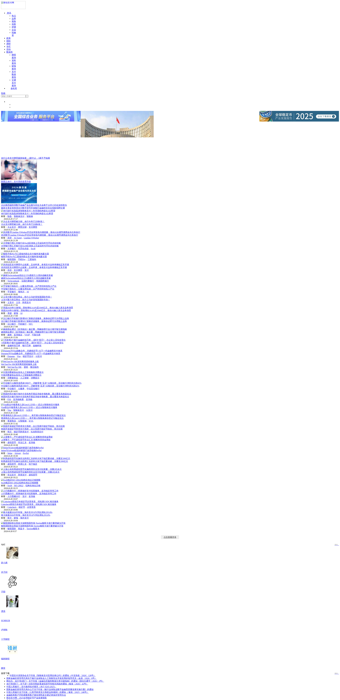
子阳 (3, 602)
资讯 (8, 13)
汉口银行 (11, 324)
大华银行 (11, 248)
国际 (8, 41)
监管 (12, 208)
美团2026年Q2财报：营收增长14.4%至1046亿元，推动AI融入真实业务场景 (36, 310)
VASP (27, 335)
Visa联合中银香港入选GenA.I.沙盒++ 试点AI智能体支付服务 (29, 407)
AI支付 (38, 356)
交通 (63, 208)
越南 (9, 335)
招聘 (58, 208)
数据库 (9, 52)
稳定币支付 (28, 356)
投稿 (3, 93)
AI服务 (21, 389)
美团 (9, 313)
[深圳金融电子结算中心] (41, 121)
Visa (19, 356)
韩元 (9, 432)
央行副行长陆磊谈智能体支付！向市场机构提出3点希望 (27, 213)
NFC (31, 324)
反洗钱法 (18, 335)
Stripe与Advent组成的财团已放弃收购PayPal (21, 450)
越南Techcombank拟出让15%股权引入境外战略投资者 (26, 278)
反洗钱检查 (18, 399)
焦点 (14, 16)
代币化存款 (23, 248)
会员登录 (16, 104)
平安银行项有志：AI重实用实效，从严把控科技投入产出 (27, 289)
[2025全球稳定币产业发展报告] (299, 121)
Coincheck (11, 507)
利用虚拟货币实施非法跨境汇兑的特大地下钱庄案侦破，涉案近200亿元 (34, 461)
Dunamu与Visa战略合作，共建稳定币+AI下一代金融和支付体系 (30, 353)
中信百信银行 (33, 389)
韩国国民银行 (42, 281)
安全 (50, 208)
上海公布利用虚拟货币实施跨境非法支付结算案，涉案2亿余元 (30, 472)
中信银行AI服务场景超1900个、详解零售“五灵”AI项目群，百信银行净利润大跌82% (40, 386)
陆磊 (9, 216)
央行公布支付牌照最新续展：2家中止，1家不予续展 (25, 158)
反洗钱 (29, 399)
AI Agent (18, 238)
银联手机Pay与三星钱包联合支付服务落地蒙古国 (24, 256)
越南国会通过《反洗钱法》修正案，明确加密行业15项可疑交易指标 (33, 332)
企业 (14, 30)
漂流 (3, 621)
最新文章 (5, 208)
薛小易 (4, 563)
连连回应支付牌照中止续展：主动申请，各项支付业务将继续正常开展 (34, 267)
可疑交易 (36, 335)
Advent (17, 453)
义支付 (10, 302)
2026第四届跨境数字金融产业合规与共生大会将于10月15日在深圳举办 (34, 205)
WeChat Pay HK (14, 367)
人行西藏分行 (13, 496)
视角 (14, 21)
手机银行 (22, 324)
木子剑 (4, 582)
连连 (9, 238)
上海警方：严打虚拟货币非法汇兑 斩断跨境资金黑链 (25, 440)
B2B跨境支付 (37, 432)
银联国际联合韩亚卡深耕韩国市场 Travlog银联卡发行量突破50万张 (32, 526)
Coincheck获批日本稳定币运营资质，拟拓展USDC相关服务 (28, 504)
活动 (8, 49)
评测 (14, 27)
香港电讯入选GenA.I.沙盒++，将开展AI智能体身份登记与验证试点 (32, 418)
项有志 (21, 292)
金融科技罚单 (13, 345)
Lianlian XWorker (31, 238)
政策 (8, 38)
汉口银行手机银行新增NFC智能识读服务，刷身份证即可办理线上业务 (34, 321)
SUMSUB (5, 641)
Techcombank (13, 281)
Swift (33, 248)
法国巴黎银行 (27, 281)
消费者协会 (12, 378)
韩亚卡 (21, 529)
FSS (9, 399)
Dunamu (11, 356)
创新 (14, 24)
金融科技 (43, 208)
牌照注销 (22, 227)
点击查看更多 (170, 537)
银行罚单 (26, 345)
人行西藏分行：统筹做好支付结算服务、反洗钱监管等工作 (28, 493)
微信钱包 (34, 367)
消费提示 (35, 378)
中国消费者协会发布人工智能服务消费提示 (21, 375)
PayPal (26, 453)
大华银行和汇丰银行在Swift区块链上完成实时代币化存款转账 (30, 246)
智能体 (30, 216)
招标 (54, 208)
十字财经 (5, 679)
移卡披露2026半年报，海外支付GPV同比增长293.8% (25, 515)
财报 (16, 313)
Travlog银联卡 (33, 529)
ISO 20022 (18, 485)
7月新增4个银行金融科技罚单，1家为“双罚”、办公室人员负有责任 (32, 343)
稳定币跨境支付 (21, 432)
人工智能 (24, 378)
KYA (31, 421)
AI (28, 292)
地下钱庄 (33, 464)
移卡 (9, 518)
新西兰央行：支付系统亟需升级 (16, 181)
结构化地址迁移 (33, 485)
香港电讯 (11, 421)
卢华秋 (4, 660)
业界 (14, 18)
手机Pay (22, 259)
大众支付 (11, 227)
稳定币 (22, 507)
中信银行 (11, 389)
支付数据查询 (14, 74)
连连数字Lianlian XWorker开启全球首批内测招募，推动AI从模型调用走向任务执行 (39, 235)
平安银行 (11, 292)
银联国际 (11, 259)
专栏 (8, 46)
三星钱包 (32, 259)
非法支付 (11, 475)
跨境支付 (18, 208)
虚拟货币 (11, 442)
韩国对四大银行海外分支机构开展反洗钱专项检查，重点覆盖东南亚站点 (35, 396)
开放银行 (35, 208)
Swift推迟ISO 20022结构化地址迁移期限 (19, 483)
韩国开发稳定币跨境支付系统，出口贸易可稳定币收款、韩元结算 (32, 429)
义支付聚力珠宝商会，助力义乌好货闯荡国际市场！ (25, 300)
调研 (8, 44)
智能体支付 (19, 216)
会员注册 (16, 107)
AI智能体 (22, 421)
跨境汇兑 (22, 464)
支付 (26, 270)
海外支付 (24, 518)
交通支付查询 (14, 83)
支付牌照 (33, 227)
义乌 (18, 302)
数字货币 (26, 208)
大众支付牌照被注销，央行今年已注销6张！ (21, 224)
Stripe (9, 453)
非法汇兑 (22, 442)
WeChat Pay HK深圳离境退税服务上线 (19, 364)
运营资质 (31, 507)
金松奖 (14, 88)
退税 (26, 367)
